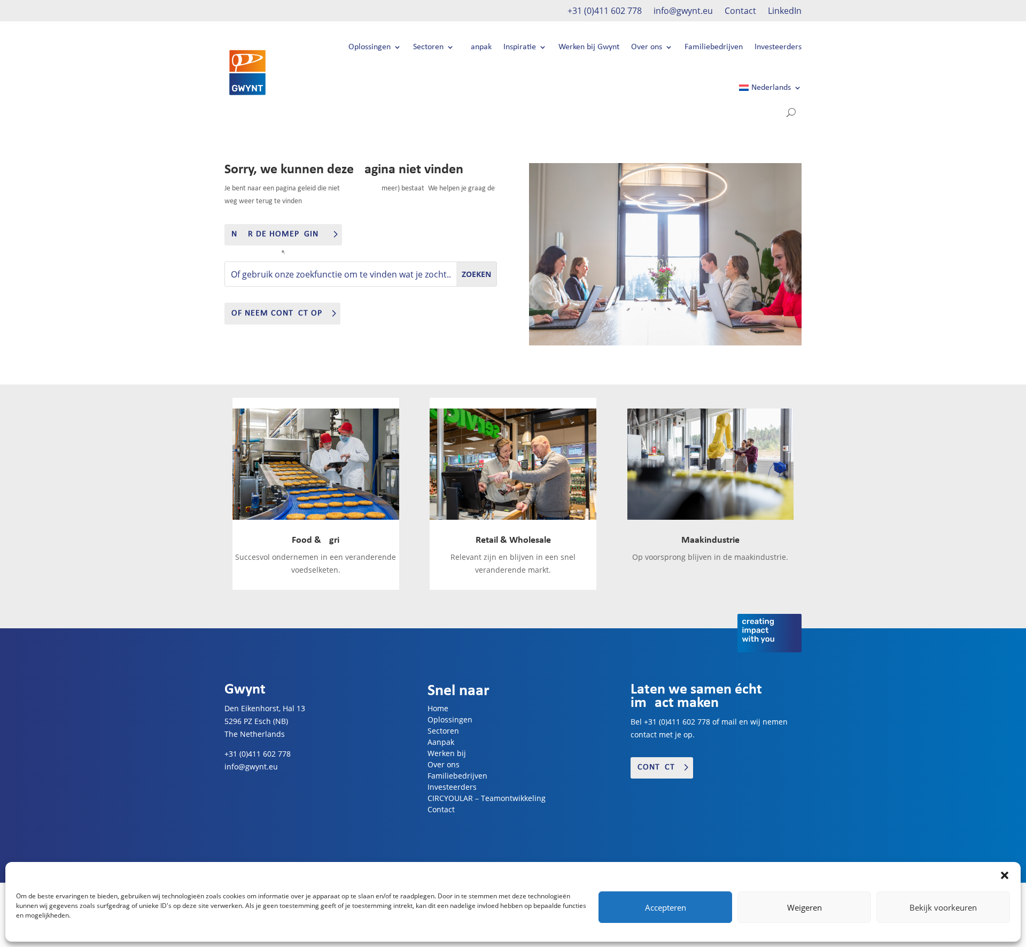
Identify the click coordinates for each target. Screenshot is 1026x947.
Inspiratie (519, 47)
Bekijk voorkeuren (943, 907)
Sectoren (428, 47)
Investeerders (778, 47)
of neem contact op (276, 313)
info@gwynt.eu (683, 12)
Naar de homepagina (277, 234)
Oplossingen (369, 47)
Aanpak (479, 47)
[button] (1004, 875)
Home (438, 708)
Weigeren (804, 907)
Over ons (646, 47)
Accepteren (665, 907)
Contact (740, 12)
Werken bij (447, 753)
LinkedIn (785, 12)
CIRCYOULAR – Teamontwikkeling (487, 798)
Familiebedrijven (714, 47)
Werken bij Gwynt (588, 47)
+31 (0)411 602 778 (605, 12)
